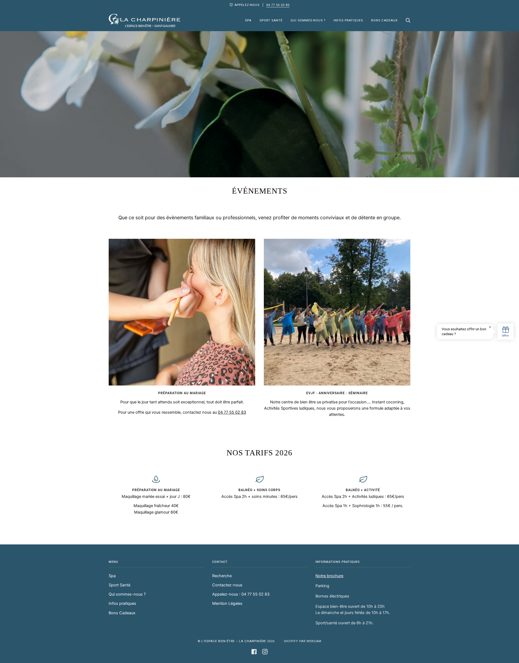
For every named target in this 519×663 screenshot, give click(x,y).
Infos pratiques (122, 603)
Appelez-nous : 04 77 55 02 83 (241, 594)
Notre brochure (329, 575)
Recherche (222, 575)
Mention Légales (227, 603)
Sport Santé (119, 585)
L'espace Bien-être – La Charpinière (234, 641)
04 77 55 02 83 (278, 5)
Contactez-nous (227, 585)
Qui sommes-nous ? (127, 594)
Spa (112, 575)
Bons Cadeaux (122, 612)
